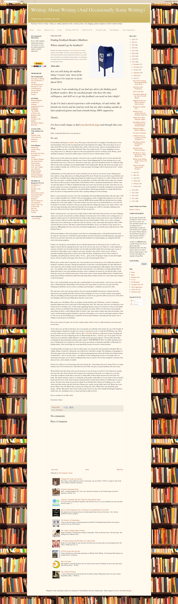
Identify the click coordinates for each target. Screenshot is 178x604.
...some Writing (35, 218)
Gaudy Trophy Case (37, 204)
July (135, 78)
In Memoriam (35, 206)
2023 (133, 45)
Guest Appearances (128, 30)
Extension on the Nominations (138, 88)
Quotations (34, 141)
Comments (135, 304)
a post (105, 335)
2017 (133, 62)
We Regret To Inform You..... (139, 108)
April (135, 178)
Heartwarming (35, 163)
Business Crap (49, 30)
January (136, 186)
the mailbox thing (72, 142)
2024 (133, 42)
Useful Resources (36, 88)
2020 (133, 53)
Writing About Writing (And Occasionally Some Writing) (88, 9)
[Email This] (65, 407)
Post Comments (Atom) (66, 473)
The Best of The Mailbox (36, 120)
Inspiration (34, 139)
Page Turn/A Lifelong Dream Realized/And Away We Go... (140, 82)
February (136, 184)
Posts (133, 301)
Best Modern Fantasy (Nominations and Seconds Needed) (139, 124)
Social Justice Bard (36, 195)
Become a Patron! (135, 209)
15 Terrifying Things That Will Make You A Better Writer (78, 541)
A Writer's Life (35, 113)
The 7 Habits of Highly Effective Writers (73, 530)
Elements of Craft (36, 86)
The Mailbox (59, 410)
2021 (133, 51)
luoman (116, 591)
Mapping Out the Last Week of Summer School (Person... (139, 102)
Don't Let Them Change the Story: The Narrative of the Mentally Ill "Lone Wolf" (85, 510)
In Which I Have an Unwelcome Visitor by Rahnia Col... (139, 137)
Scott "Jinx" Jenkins (37, 167)
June (135, 172)
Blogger (129, 591)
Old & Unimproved (37, 201)
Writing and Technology (34, 108)
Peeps (39, 30)
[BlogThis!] (67, 407)
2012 (133, 201)
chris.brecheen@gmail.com (75, 50)
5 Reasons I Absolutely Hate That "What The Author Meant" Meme (81, 500)
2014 (133, 195)
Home (32, 30)
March (136, 181)
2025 (133, 39)
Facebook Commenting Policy (70, 489)
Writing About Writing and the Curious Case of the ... (140, 161)
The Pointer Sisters (36, 161)
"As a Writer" (35, 111)
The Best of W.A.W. (72, 30)
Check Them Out (36, 137)
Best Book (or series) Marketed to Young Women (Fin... (139, 154)
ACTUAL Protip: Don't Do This (70, 551)
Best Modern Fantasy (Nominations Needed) (139, 143)
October (136, 70)
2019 (133, 56)
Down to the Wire (138, 91)
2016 (133, 190)
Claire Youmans (35, 165)
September (137, 73)
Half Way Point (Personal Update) (139, 149)
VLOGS (33, 212)
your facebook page (90, 124)
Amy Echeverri (35, 169)
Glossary (33, 83)
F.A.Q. (59, 30)
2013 (133, 198)
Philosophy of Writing (37, 79)
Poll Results (34, 92)
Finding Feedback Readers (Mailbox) (139, 129)
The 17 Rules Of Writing (68, 572)
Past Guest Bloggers (37, 175)
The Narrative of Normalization (70, 520)
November (137, 67)
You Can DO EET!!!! (37, 81)
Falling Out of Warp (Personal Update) (139, 118)
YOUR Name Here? (37, 177)
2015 (133, 193)
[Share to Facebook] (71, 407)
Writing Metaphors (36, 100)
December (137, 64)
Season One (34, 210)
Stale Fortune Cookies (37, 193)
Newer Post (54, 470)
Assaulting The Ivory (37, 106)
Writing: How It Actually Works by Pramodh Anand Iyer (140, 113)
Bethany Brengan (36, 171)
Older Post (120, 470)
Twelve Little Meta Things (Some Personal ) (138, 167)
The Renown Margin (37, 123)
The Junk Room (35, 203)
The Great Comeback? (139, 133)
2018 (133, 59)
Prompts (33, 94)
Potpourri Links (35, 135)
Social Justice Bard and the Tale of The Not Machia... (140, 96)
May (135, 175)
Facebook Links (101, 30)
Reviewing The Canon (37, 153)
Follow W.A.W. (87, 30)
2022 (133, 48)
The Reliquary (114, 30)
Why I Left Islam (66, 561)
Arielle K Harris (36, 173)
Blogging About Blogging (35, 116)
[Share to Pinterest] (72, 407)
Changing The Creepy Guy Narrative (72, 479)
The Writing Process (37, 84)
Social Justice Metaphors (35, 198)
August (136, 75)
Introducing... (35, 147)
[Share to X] (69, 407)
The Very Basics (36, 90)
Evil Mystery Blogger (37, 159)
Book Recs (34, 125)
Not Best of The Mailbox (35, 190)
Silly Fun (34, 208)
